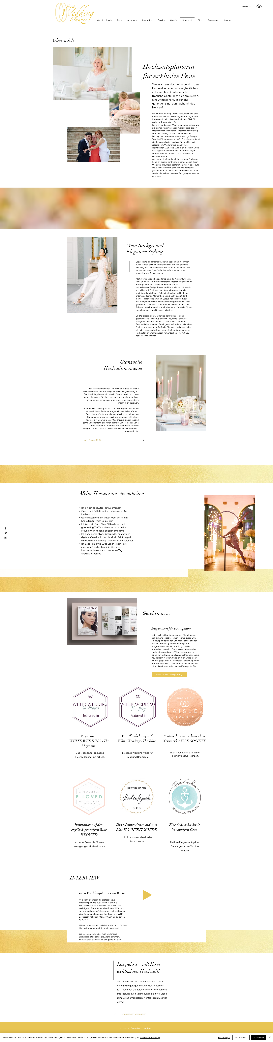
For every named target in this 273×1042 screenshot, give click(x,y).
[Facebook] (5, 528)
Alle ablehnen (241, 1037)
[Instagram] (5, 537)
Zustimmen (259, 1037)
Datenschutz (136, 1028)
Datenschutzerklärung (150, 1037)
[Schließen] (269, 1037)
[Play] (148, 895)
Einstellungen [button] (224, 1037)
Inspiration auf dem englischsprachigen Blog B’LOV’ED (89, 830)
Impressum (124, 1028)
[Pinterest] (5, 533)
